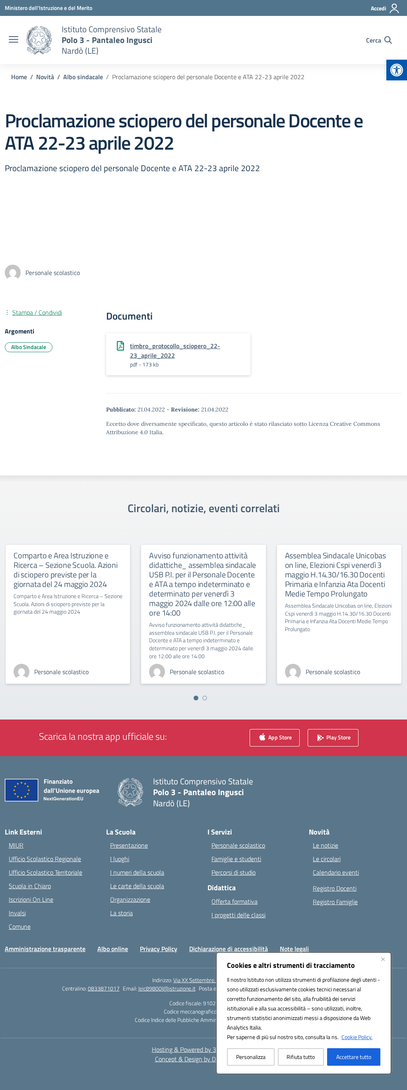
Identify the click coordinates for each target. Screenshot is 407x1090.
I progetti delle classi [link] (238, 915)
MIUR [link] (16, 845)
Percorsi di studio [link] (233, 872)
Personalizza (251, 1057)
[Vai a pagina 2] (204, 698)
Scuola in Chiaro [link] (30, 886)
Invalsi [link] (17, 913)
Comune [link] (20, 926)
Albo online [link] (112, 949)
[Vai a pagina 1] (196, 698)
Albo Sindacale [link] (28, 347)
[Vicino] (383, 959)
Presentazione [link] (129, 845)
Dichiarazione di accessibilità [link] (228, 949)
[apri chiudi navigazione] (13, 40)
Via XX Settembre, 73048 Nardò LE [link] (214, 980)
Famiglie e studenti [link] (236, 859)
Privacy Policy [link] (158, 949)
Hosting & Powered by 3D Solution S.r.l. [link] (204, 1049)
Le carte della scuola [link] (137, 886)
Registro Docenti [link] (335, 888)
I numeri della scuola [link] (137, 872)
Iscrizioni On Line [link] (31, 899)
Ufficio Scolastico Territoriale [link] (45, 872)
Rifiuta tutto (301, 1057)
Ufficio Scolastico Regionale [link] (45, 859)
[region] (303, 1013)
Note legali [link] (294, 949)
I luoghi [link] (119, 859)
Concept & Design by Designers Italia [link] (203, 1059)
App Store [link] (279, 737)
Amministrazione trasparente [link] (45, 949)
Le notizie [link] (325, 845)
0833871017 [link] (104, 988)
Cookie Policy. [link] (356, 1037)
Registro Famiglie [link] (335, 902)
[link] (396, 70)
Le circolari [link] (327, 859)
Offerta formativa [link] (234, 901)
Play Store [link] (338, 737)
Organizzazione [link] (130, 899)
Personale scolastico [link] (238, 845)
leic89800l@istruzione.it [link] (167, 988)
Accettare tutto (353, 1057)
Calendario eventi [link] (336, 872)
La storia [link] (121, 913)
